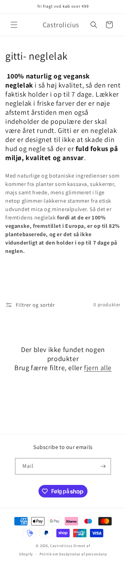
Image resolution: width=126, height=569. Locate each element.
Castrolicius (61, 545)
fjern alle (98, 367)
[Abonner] (103, 466)
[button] (14, 24)
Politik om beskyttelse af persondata (73, 554)
